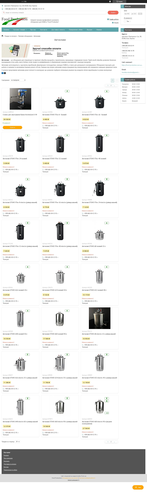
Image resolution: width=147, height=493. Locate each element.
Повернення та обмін (10, 470)
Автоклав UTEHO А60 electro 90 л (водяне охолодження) (97, 423)
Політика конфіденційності (87, 478)
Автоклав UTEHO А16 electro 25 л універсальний (20, 378)
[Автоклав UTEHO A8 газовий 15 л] (99, 230)
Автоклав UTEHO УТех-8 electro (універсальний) (20, 202)
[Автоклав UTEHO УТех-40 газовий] (99, 143)
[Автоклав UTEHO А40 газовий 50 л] (20, 318)
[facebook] (2, 73)
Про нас (33, 29)
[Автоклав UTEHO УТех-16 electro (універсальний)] (60, 186)
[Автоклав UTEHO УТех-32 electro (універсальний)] (20, 230)
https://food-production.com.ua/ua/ (132, 65)
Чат (139, 487)
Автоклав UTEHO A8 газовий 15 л (93, 246)
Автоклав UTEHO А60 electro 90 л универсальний (59, 422)
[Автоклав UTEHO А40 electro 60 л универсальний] (20, 406)
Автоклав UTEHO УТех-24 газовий (15, 159)
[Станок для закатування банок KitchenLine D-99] (20, 99)
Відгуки (89, 29)
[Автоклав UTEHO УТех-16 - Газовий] (99, 99)
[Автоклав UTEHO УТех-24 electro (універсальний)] (99, 186)
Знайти (113, 12)
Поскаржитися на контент (70, 478)
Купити (12, 127)
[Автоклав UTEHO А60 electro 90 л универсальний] (60, 406)
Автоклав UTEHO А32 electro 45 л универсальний (99, 378)
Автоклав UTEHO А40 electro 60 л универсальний (20, 422)
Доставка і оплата (58, 29)
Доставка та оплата (10, 464)
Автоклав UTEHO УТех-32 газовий (54, 159)
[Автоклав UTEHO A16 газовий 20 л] (20, 274)
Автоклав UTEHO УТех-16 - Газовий (94, 115)
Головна (6, 29)
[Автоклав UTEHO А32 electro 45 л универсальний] (99, 362)
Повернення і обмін (76, 29)
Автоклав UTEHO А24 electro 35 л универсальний (59, 378)
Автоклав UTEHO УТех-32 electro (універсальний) (20, 246)
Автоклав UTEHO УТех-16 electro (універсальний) (59, 202)
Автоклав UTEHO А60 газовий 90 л (54, 334)
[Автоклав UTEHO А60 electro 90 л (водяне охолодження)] (99, 406)
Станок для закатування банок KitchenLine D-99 (20, 115)
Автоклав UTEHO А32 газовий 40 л (94, 290)
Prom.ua (83, 476)
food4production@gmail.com (131, 72)
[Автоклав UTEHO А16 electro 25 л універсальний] (20, 362)
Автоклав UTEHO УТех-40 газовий (94, 159)
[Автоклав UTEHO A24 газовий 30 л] (60, 274)
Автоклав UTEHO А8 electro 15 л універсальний (99, 334)
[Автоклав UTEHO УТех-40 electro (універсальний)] (60, 230)
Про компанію (8, 458)
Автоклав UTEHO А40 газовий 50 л (15, 334)
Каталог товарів (19, 29)
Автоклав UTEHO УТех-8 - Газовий (54, 115)
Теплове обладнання (25, 36)
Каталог (6, 455)
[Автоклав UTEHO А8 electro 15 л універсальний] (99, 318)
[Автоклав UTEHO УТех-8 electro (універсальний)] (20, 186)
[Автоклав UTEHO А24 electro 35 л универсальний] (60, 362)
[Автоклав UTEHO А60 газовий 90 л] (60, 318)
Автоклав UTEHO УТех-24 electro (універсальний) (99, 202)
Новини (99, 29)
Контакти (43, 29)
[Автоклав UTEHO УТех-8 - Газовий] (60, 99)
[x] (5, 73)
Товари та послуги (11, 36)
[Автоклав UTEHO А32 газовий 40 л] (99, 274)
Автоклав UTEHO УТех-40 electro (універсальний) (59, 246)
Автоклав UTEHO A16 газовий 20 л (15, 290)
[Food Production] (15, 21)
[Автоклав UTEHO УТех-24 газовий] (20, 143)
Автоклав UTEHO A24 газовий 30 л (54, 290)
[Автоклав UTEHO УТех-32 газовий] (60, 143)
